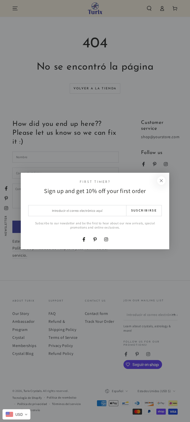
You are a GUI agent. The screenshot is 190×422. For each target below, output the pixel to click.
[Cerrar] (161, 180)
